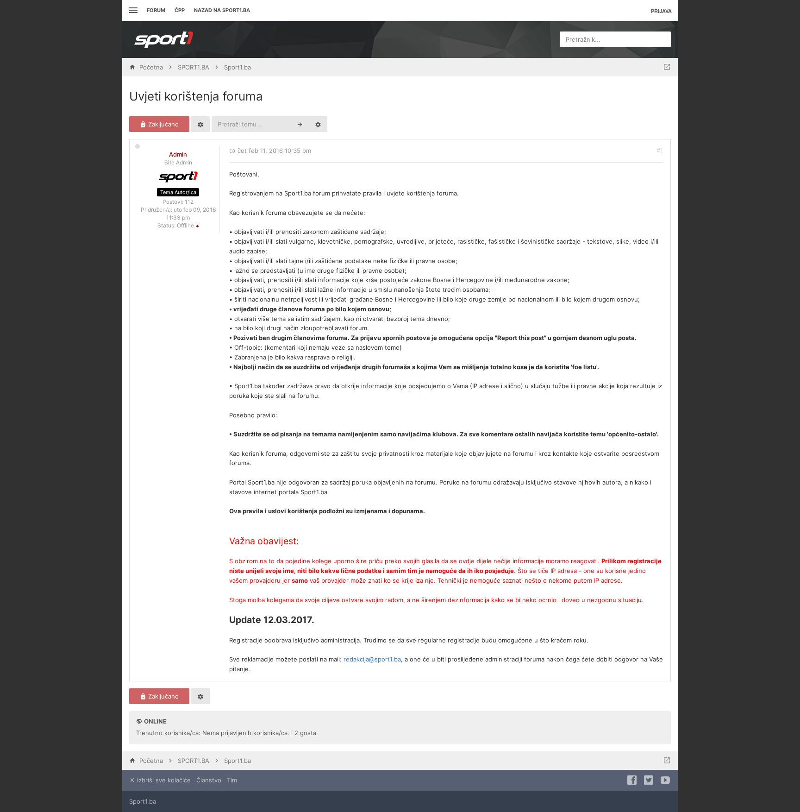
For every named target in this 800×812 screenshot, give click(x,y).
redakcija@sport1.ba (372, 659)
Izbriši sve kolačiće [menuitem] (163, 780)
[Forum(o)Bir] (667, 67)
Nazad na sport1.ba (222, 10)
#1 (660, 150)
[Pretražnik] (300, 124)
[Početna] (164, 39)
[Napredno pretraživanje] (318, 124)
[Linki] (132, 10)
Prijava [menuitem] (661, 10)
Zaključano (162, 124)
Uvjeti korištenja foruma (196, 96)
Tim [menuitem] (232, 780)
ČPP (180, 10)
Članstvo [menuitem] (208, 780)
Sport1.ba (142, 801)
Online (155, 721)
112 (189, 201)
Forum (156, 10)
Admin (178, 154)
